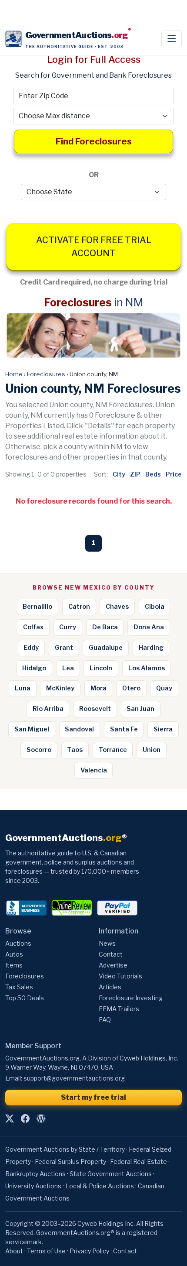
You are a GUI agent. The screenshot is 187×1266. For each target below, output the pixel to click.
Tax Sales (19, 987)
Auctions (18, 943)
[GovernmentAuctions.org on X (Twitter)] (9, 1118)
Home (14, 374)
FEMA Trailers (119, 1008)
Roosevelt (95, 709)
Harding (151, 648)
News (107, 943)
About (14, 1251)
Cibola (154, 607)
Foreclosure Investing (131, 998)
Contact (111, 954)
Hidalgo (34, 668)
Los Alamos (146, 668)
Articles (110, 987)
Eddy (31, 648)
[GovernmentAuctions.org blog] (41, 1118)
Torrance (113, 750)
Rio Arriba (48, 709)
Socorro (39, 750)
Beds (153, 474)
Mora (98, 688)
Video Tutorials (120, 976)
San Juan (140, 709)
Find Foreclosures (94, 141)
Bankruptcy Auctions (35, 1173)
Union (151, 750)
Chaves (117, 607)
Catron (79, 607)
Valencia (93, 770)
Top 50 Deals (24, 998)
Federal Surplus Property (70, 1161)
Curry (67, 627)
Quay (164, 688)
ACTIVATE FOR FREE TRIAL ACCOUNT (93, 246)
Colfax (33, 627)
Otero (131, 688)
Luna (22, 688)
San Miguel (31, 729)
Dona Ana (149, 627)
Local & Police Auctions (99, 1186)
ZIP (135, 474)
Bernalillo (37, 607)
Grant (64, 648)
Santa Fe (124, 729)
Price (174, 474)
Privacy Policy (89, 1251)
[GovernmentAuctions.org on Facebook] (25, 1118)
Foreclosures (46, 374)
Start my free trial (93, 1097)
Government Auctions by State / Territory (65, 1149)
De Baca (105, 627)
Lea (68, 668)
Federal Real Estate (138, 1161)
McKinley (60, 688)
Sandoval (79, 729)
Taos (75, 750)
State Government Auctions (111, 1173)
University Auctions (33, 1186)
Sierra (163, 729)
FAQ (105, 1019)
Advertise (113, 965)
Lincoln (101, 668)
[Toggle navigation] (171, 39)
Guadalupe (106, 648)
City (119, 474)
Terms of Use (46, 1251)
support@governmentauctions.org (74, 1078)
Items (14, 965)
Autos (14, 954)
